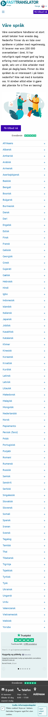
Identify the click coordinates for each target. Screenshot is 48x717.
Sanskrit (7, 482)
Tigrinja (7, 564)
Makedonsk (9, 394)
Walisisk (7, 621)
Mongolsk (8, 407)
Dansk (6, 212)
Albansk (7, 149)
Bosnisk (7, 193)
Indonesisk (8, 300)
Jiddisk (6, 325)
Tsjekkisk (7, 570)
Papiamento (9, 426)
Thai (5, 551)
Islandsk (7, 306)
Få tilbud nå (40, 12)
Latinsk (6, 376)
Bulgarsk (7, 200)
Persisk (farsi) (10, 432)
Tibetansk (8, 558)
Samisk (6, 476)
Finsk (5, 237)
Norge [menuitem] (37, 6)
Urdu (5, 602)
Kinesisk (7, 350)
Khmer (6, 344)
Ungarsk (7, 595)
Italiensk (7, 313)
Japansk (7, 319)
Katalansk (8, 338)
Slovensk (7, 507)
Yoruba (7, 627)
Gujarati (7, 269)
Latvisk (6, 382)
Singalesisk (9, 495)
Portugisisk (9, 445)
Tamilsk (7, 545)
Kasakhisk (8, 332)
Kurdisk (7, 369)
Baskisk (7, 181)
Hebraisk (7, 281)
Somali (6, 514)
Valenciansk (9, 608)
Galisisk (7, 250)
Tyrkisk (6, 577)
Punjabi (7, 451)
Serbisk (7, 489)
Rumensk (8, 463)
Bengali (7, 187)
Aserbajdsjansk (11, 174)
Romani (7, 457)
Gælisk (6, 275)
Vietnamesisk (10, 614)
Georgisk (8, 256)
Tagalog (7, 539)
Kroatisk (7, 363)
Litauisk (7, 388)
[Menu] (3, 12)
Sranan (6, 526)
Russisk (7, 470)
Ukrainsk (7, 589)
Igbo (5, 294)
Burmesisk (8, 206)
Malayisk (7, 401)
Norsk (6, 419)
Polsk (6, 438)
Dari (5, 218)
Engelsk (7, 225)
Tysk (5, 583)
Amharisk (8, 156)
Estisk (6, 231)
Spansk (6, 520)
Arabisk (7, 162)
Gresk (6, 262)
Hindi (5, 288)
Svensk (6, 533)
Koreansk (8, 357)
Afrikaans (8, 143)
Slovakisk (8, 501)
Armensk (7, 168)
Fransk (6, 244)
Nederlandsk (10, 413)
